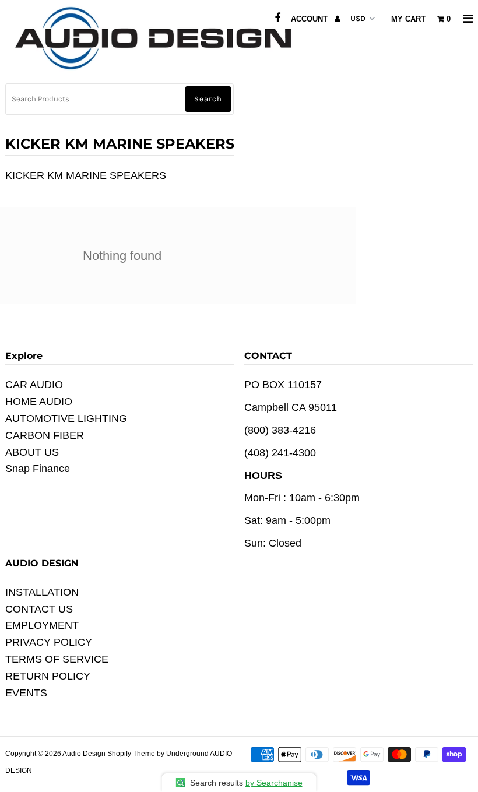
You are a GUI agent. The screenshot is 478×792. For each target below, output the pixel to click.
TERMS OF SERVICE (56, 659)
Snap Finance (37, 468)
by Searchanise (274, 782)
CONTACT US (39, 609)
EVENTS (26, 693)
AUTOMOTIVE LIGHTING (66, 418)
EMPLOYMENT (42, 625)
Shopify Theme (131, 753)
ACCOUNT (310, 19)
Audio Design (84, 753)
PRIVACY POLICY (48, 642)
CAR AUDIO (34, 384)
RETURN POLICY (47, 676)
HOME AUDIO (38, 401)
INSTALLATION (42, 592)
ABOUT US (32, 452)
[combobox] (119, 99)
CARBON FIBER (44, 435)
